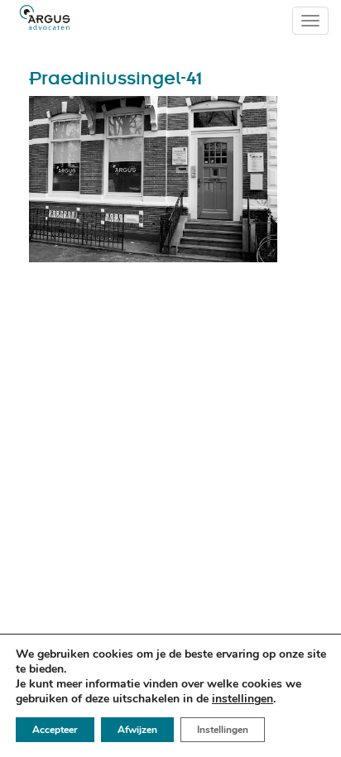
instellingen (242, 699)
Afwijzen (137, 729)
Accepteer (55, 729)
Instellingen (222, 729)
